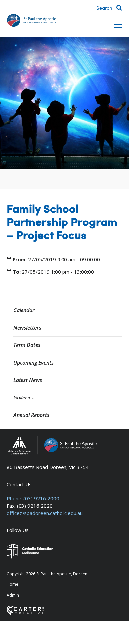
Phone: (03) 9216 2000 (33, 498)
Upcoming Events (33, 362)
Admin (13, 595)
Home (12, 584)
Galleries (23, 397)
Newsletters (27, 327)
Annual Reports (31, 415)
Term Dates (26, 345)
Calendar (24, 310)
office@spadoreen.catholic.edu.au (45, 513)
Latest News (27, 380)
